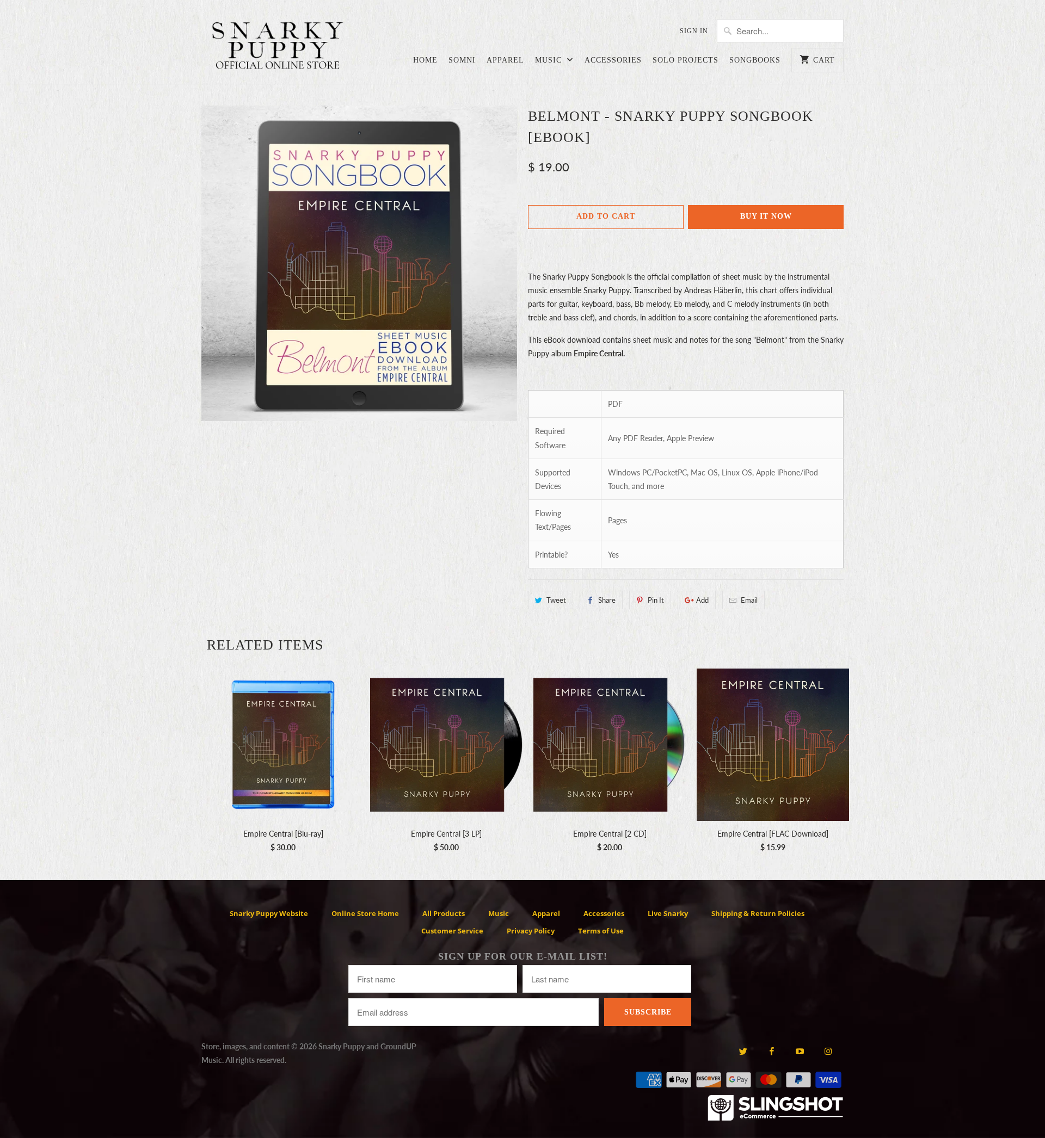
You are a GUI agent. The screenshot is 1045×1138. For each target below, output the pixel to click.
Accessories (613, 60)
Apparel (505, 60)
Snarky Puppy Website (269, 913)
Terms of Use (601, 931)
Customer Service (452, 931)
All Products (443, 913)
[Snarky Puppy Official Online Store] (277, 47)
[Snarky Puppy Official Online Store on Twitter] (742, 1051)
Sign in (694, 31)
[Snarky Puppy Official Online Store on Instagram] (828, 1051)
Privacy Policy (531, 931)
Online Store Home (365, 913)
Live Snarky (668, 913)
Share (607, 600)
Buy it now (766, 216)
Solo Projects (685, 60)
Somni (462, 60)
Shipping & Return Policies (757, 913)
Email (749, 600)
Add (702, 600)
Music (549, 60)
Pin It (656, 600)
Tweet (556, 600)
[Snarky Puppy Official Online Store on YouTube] (799, 1051)
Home (425, 60)
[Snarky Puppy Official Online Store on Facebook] (771, 1051)
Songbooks (754, 60)
